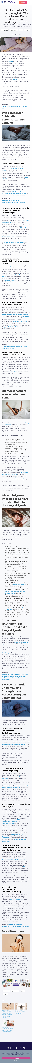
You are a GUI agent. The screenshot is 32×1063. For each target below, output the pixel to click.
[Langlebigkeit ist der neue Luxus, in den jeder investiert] (21, 1006)
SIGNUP (23, 2)
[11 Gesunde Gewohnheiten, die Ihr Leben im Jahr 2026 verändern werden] (8, 1023)
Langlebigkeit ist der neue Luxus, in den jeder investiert (20, 1012)
